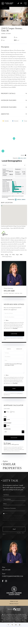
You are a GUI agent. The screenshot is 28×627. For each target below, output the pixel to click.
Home (2, 254)
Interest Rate (7, 429)
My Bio (21, 293)
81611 (21, 254)
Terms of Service (6, 394)
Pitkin (13, 254)
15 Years (13, 412)
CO (10, 254)
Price (5, 417)
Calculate (14, 438)
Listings (6, 254)
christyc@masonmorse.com (12, 575)
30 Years (7, 412)
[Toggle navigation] (25, 3)
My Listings (6, 293)
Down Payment (7, 423)
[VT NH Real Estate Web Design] (14, 609)
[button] (2, 16)
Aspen (17, 254)
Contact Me (16, 293)
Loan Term (7, 408)
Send (14, 388)
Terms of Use (14, 601)
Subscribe (14, 334)
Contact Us (9, 348)
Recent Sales (11, 293)
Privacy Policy (15, 328)
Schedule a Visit (19, 348)
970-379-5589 (9, 291)
